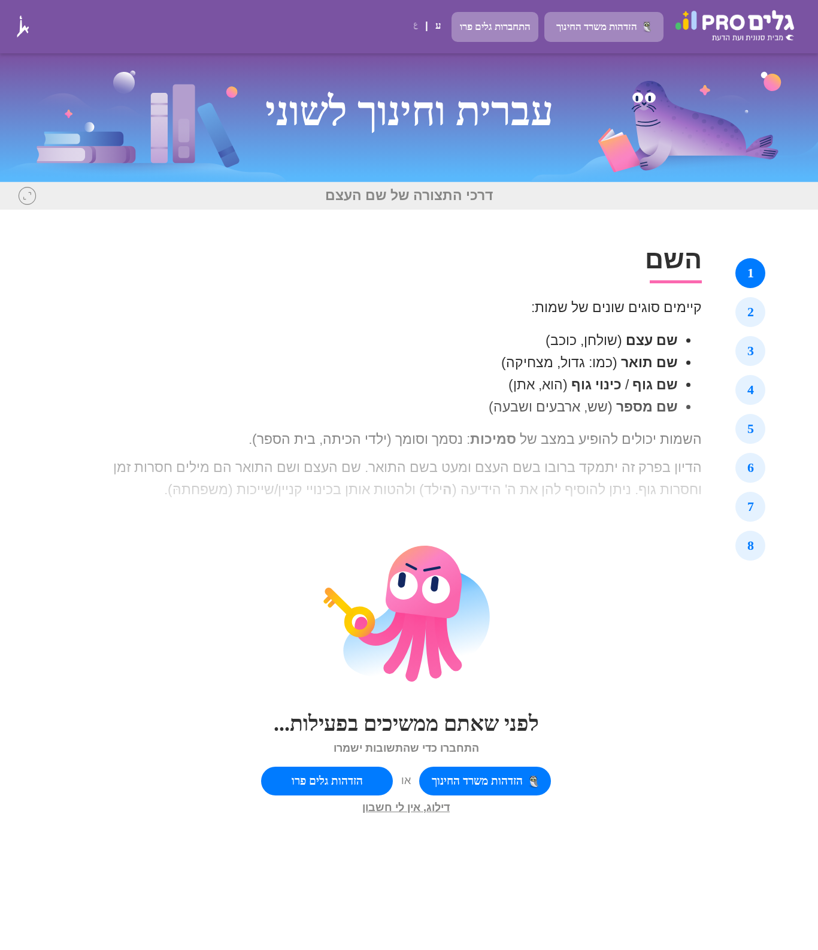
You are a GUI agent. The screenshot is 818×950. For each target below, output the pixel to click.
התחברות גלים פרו (495, 26)
